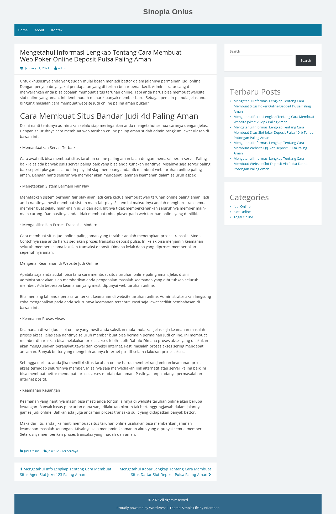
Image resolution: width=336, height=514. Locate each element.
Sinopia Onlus (168, 12)
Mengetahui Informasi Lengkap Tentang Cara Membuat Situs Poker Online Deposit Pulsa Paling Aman (272, 106)
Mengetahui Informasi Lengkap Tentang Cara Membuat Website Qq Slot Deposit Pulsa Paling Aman (270, 147)
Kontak (56, 30)
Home (23, 30)
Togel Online (243, 217)
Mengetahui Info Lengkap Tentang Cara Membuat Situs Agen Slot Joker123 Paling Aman (65, 471)
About (39, 30)
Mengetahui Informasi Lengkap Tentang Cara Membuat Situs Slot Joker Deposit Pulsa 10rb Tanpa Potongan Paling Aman (273, 132)
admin (62, 68)
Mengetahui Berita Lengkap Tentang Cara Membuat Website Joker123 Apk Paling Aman (274, 119)
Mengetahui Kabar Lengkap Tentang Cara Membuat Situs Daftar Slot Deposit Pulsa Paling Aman (165, 471)
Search (235, 51)
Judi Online (32, 451)
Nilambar (211, 507)
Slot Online (242, 211)
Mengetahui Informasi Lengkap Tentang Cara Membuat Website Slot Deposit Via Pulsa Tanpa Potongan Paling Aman (270, 163)
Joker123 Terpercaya (63, 451)
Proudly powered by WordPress (142, 507)
